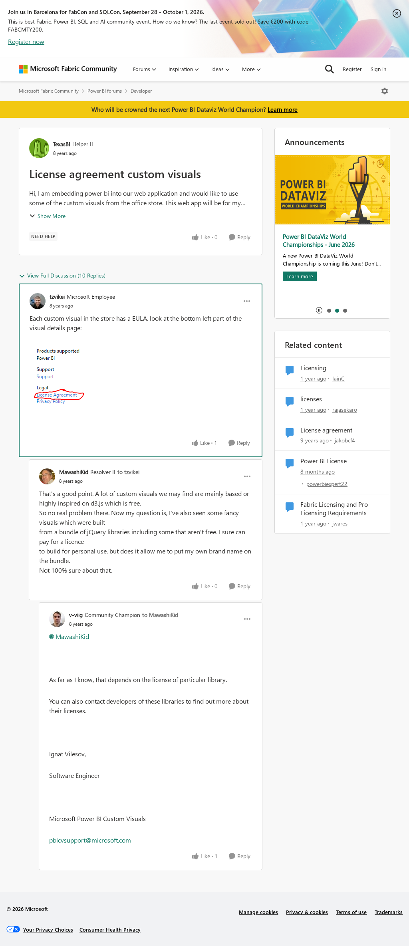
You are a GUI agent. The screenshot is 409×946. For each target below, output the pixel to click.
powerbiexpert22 (326, 484)
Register (352, 68)
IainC (338, 378)
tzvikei (57, 296)
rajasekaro (344, 409)
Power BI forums (104, 91)
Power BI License (323, 461)
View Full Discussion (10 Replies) (66, 275)
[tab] (329, 310)
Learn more (283, 109)
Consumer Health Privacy (110, 929)
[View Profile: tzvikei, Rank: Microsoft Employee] (38, 301)
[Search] (329, 69)
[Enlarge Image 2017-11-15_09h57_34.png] (66, 377)
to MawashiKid (160, 615)
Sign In (378, 68)
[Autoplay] (319, 310)
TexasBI (61, 144)
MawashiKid (73, 472)
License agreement (326, 430)
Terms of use (351, 911)
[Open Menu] (384, 91)
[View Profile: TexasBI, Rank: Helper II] (39, 148)
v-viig (76, 615)
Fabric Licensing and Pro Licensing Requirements (334, 508)
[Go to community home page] (68, 69)
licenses (311, 399)
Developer (141, 91)
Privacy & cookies (307, 911)
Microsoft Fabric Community (49, 91)
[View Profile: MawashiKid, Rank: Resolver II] (47, 476)
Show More (52, 216)
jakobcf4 (345, 440)
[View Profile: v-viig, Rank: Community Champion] (57, 619)
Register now (26, 41)
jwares (339, 523)
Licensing (313, 368)
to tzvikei (128, 472)
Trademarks (389, 911)
